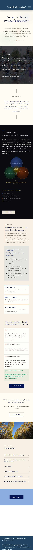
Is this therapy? (7, 466)
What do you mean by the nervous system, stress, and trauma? (14, 460)
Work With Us (16, 385)
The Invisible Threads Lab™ (16, 7)
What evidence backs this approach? (13, 476)
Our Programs (8, 212)
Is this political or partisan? (11, 471)
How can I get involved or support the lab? (15, 481)
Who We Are (16, 414)
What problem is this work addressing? (14, 455)
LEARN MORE (16, 497)
